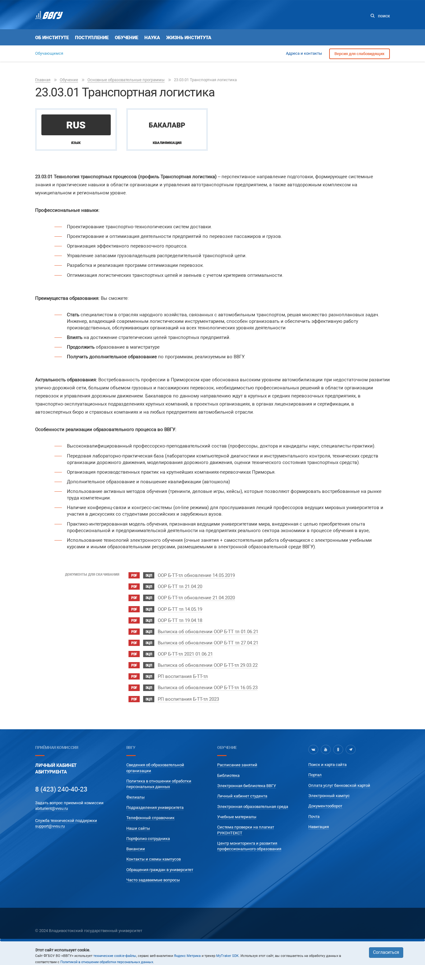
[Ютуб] (326, 749)
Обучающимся (49, 53)
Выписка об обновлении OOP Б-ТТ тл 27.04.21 (208, 643)
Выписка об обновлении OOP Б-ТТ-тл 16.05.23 (208, 687)
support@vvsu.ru (50, 826)
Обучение (126, 37)
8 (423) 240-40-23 (61, 789)
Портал (315, 774)
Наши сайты (138, 828)
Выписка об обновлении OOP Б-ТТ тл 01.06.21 (208, 631)
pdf (134, 575)
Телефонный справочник (150, 817)
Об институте (52, 37)
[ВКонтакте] (313, 749)
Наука (152, 37)
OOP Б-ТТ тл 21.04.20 (180, 586)
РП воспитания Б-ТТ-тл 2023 (188, 699)
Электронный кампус (329, 795)
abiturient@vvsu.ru (51, 808)
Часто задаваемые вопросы (153, 880)
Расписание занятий (237, 765)
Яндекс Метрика (187, 956)
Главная (42, 79)
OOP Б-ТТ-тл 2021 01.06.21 (185, 654)
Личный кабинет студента (242, 796)
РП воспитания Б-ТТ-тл (183, 676)
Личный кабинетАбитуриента (56, 769)
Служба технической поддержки (66, 820)
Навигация (318, 826)
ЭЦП (149, 575)
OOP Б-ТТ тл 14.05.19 (180, 609)
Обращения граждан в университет (159, 869)
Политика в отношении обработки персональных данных (158, 784)
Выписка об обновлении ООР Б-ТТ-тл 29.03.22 (208, 665)
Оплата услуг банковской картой (339, 785)
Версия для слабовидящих (359, 53)
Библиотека (228, 775)
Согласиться (386, 952)
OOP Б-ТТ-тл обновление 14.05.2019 (196, 575)
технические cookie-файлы (114, 956)
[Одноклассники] (338, 749)
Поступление (92, 37)
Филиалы (135, 797)
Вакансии (135, 849)
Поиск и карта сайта (327, 764)
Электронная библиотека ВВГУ (246, 785)
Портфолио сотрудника (148, 838)
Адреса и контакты (304, 53)
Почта (314, 816)
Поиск (383, 16)
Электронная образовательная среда (252, 806)
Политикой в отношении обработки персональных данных (106, 962)
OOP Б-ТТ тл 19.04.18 (180, 620)
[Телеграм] (351, 749)
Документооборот (325, 806)
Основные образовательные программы (126, 79)
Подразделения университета (155, 807)
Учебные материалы (236, 816)
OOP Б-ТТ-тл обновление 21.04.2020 (196, 598)
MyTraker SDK (227, 956)
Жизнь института (188, 37)
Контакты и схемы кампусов (153, 859)
